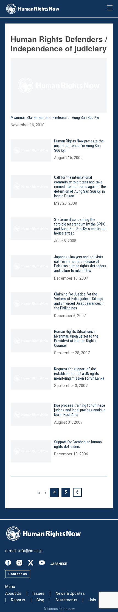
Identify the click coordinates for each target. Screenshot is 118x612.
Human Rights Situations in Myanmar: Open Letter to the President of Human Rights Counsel (76, 338)
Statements (66, 600)
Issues (38, 593)
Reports (18, 600)
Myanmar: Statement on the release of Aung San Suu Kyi (55, 117)
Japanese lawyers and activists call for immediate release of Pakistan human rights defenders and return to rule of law (80, 264)
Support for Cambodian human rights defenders (78, 444)
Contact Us (17, 574)
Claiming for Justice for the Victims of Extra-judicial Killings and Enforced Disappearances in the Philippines (79, 301)
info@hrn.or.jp (30, 551)
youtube (42, 563)
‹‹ (38, 492)
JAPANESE (58, 564)
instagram (19, 563)
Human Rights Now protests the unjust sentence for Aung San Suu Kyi (79, 146)
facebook (8, 563)
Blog (40, 600)
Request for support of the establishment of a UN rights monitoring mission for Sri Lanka (79, 373)
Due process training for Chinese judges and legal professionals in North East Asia (79, 410)
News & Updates (70, 593)
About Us (13, 593)
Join (92, 600)
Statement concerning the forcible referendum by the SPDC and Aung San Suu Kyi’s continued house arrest (80, 226)
